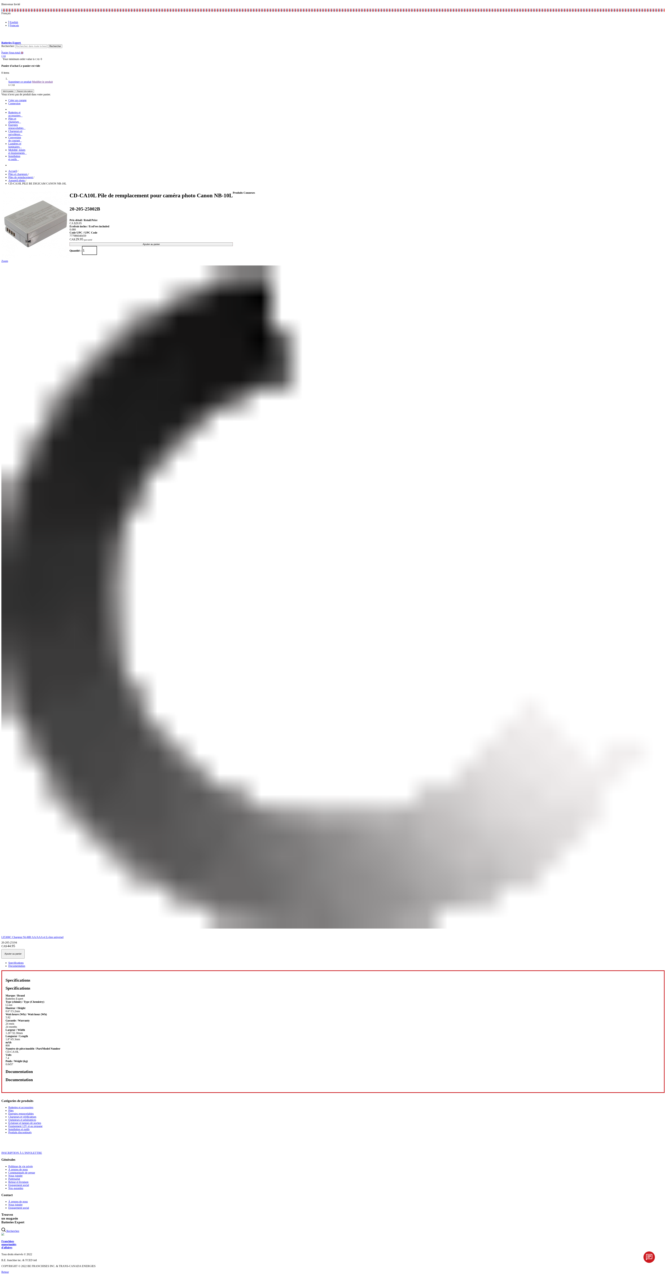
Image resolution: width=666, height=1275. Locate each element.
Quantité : (75, 250)
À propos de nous (18, 1169)
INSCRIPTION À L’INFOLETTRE (21, 1152)
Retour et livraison (18, 1181)
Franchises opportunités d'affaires (8, 1244)
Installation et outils (18, 1129)
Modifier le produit (42, 81)
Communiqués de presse (21, 1172)
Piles (11, 1110)
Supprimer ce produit (19, 81)
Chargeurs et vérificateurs (22, 1116)
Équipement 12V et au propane (25, 1126)
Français (14, 25)
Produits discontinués (20, 1132)
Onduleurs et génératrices (22, 1119)
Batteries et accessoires (20, 1107)
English (14, 22)
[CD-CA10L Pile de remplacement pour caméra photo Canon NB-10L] (35, 257)
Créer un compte (17, 100)
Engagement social (18, 1185)
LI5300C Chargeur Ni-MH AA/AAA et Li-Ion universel (32, 937)
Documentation (16, 965)
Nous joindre (15, 1175)
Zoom (4, 261)
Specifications (16, 962)
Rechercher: (8, 46)
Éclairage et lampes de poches (24, 1123)
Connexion (14, 103)
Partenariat (14, 1178)
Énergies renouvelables (21, 1113)
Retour (5, 1271)
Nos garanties (15, 1188)
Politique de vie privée (20, 1166)
